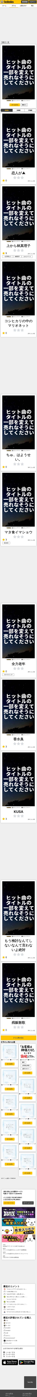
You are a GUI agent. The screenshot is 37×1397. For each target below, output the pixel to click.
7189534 (12, 1178)
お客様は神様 (25, 1065)
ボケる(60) (10, 1064)
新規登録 (25, 2)
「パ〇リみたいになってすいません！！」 (16, 1304)
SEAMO (6, 543)
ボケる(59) (27, 1073)
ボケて (3, 1178)
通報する (24, 104)
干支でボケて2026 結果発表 (11, 1256)
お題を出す (23, 5)
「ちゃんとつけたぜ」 (11, 1299)
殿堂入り (8, 1395)
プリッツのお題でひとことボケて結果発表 (14, 1249)
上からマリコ (27, 256)
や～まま (8, 1325)
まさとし (8, 1335)
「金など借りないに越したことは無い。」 (16, 1296)
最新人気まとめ (26, 1395)
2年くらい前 (31, 181)
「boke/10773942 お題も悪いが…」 (16, 1294)
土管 (7, 1333)
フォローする (10, 1354)
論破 (23, 1062)
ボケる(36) (10, 1164)
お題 (7, 1178)
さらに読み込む (18, 1038)
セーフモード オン (9, 1203)
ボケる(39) (27, 1148)
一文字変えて (7, 256)
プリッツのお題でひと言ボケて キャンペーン (15, 1253)
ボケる (14, 5)
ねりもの (8, 1323)
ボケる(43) (10, 1114)
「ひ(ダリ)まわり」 (11, 1309)
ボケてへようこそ (28, 1203)
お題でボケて (25, 1068)
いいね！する (10, 1352)
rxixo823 (8, 1328)
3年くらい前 (31, 467)
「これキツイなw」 (11, 1306)
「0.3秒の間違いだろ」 (12, 1291)
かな (7, 1320)
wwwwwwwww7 (10, 1338)
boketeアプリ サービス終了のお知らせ (14, 1245)
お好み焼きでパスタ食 (11, 1340)
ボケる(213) (14, 105)
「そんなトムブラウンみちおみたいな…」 (16, 1289)
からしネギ (8, 1343)
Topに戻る (30, 1382)
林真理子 (17, 256)
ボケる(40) (10, 1139)
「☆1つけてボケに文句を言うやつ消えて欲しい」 (18, 1312)
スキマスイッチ (8, 674)
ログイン (32, 2)
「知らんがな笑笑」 (11, 1301)
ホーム (4, 5)
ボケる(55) (10, 1089)
